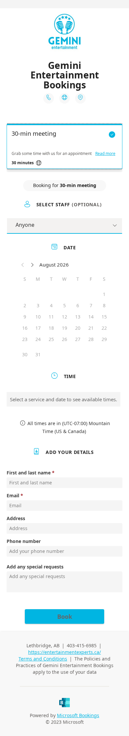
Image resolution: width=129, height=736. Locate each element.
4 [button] (51, 305)
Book (64, 616)
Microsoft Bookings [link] (78, 715)
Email (13, 495)
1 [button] (104, 294)
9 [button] (24, 317)
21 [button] (91, 328)
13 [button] (77, 317)
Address (16, 518)
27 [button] (77, 339)
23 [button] (24, 339)
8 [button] (104, 305)
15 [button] (104, 317)
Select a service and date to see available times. (63, 399)
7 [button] (91, 305)
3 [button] (38, 305)
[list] (64, 148)
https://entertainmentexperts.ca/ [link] (64, 652)
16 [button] (24, 328)
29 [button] (104, 339)
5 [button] (64, 305)
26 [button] (64, 339)
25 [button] (51, 339)
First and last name (29, 472)
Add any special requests (35, 567)
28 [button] (91, 339)
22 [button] (104, 328)
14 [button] (91, 317)
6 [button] (77, 305)
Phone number (24, 541)
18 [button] (51, 328)
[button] (22, 264)
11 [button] (51, 317)
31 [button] (38, 354)
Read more (105, 153)
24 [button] (38, 339)
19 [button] (64, 328)
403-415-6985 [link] (82, 645)
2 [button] (24, 305)
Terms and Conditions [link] (43, 659)
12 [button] (64, 317)
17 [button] (38, 328)
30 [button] (24, 354)
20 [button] (77, 328)
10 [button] (38, 317)
